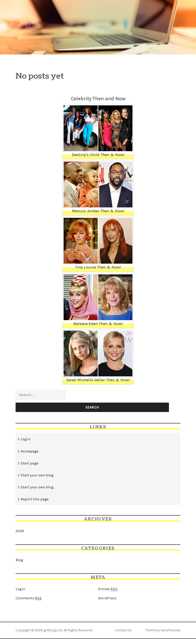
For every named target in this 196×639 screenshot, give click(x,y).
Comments (29, 598)
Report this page (34, 499)
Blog (19, 560)
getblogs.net (53, 630)
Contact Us (123, 630)
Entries (108, 589)
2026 (20, 531)
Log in (25, 439)
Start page (29, 463)
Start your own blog (37, 475)
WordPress (107, 598)
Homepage (29, 451)
